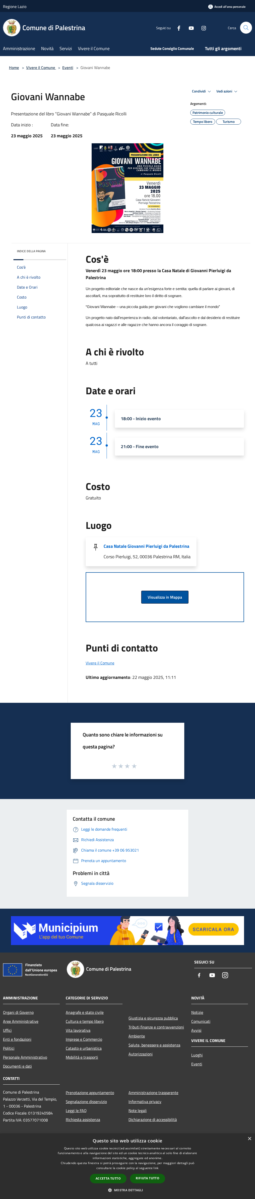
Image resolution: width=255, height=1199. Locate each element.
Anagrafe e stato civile (85, 1012)
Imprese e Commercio (84, 1039)
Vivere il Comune (41, 68)
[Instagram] (202, 27)
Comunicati (200, 1021)
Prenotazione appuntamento (90, 1093)
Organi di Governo (18, 1012)
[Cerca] (246, 28)
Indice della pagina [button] (31, 251)
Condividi (199, 91)
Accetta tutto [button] (108, 1178)
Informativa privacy (144, 1102)
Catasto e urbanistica (84, 1048)
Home (14, 68)
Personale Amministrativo (25, 1057)
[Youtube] (189, 27)
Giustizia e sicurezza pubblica (153, 1018)
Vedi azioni (224, 91)
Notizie (197, 1012)
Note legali (137, 1111)
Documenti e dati (17, 1066)
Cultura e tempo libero (85, 1021)
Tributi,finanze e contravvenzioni (156, 1027)
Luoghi (197, 1055)
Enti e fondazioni (17, 1039)
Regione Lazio (14, 6)
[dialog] (127, 1166)
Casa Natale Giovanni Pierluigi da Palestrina (146, 546)
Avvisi (196, 1030)
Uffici (7, 1030)
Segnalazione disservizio (86, 1102)
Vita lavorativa (78, 1030)
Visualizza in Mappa (165, 597)
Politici (8, 1048)
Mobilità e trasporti (82, 1057)
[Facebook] (177, 27)
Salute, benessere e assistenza (154, 1045)
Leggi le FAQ (76, 1111)
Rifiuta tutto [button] (147, 1178)
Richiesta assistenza (83, 1119)
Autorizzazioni (140, 1054)
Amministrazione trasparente (153, 1093)
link (155, 1168)
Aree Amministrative (20, 1021)
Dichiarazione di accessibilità (152, 1119)
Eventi (67, 68)
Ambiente (136, 1036)
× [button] (249, 1139)
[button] (127, 1190)
